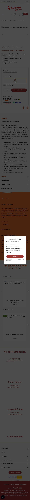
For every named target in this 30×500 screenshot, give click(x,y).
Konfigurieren (21, 259)
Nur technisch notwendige (9, 260)
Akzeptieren (15, 256)
